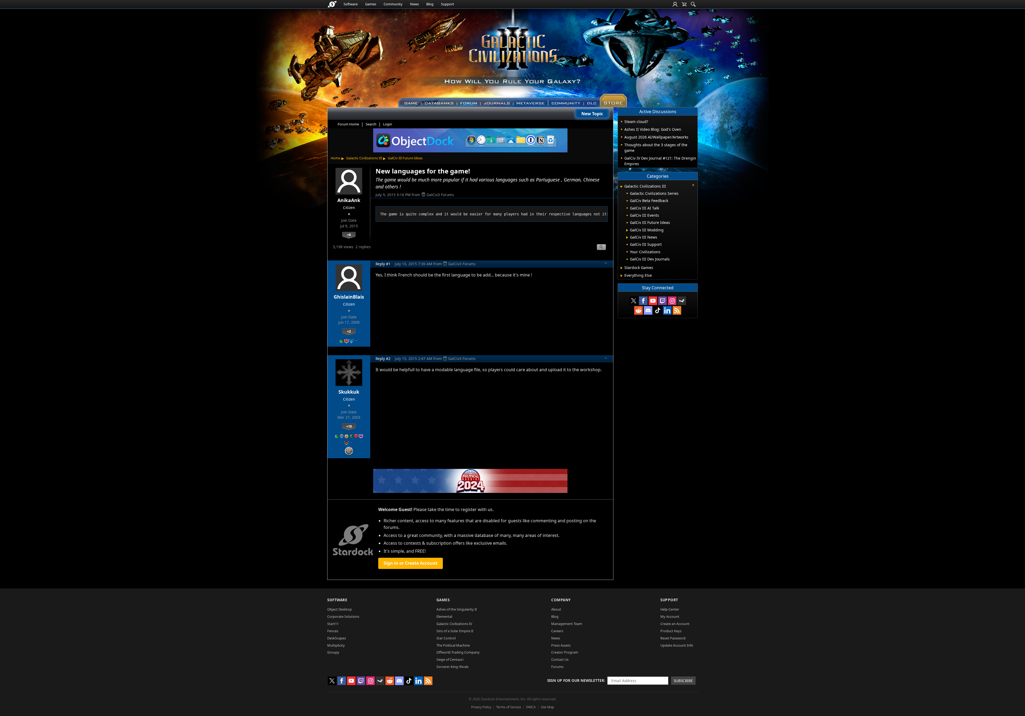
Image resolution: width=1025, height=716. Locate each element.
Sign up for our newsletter (575, 680)
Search (371, 124)
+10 (349, 426)
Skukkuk (348, 392)
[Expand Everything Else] (621, 275)
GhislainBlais (349, 297)
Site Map (547, 707)
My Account (669, 616)
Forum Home (348, 124)
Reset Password (672, 638)
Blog (429, 4)
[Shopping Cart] (684, 4)
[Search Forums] (693, 4)
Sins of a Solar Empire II (454, 630)
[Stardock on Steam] (682, 301)
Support (447, 4)
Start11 (333, 623)
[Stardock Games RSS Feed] (677, 310)
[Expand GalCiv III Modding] (627, 230)
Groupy (333, 652)
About (556, 609)
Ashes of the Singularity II (456, 609)
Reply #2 (383, 358)
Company (561, 599)
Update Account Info (676, 645)
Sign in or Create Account (410, 563)
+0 (349, 234)
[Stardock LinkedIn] (667, 310)
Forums (557, 666)
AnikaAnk (348, 200)
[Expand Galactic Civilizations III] (621, 187)
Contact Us (560, 659)
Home (335, 158)
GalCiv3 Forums (440, 194)
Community (393, 4)
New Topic (592, 114)
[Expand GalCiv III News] (627, 237)
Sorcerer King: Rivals (452, 666)
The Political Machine (453, 645)
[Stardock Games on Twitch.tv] (662, 301)
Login (387, 124)
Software (351, 4)
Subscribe (683, 680)
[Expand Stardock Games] (621, 268)
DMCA (531, 707)
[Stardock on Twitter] (633, 301)
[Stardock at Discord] (648, 310)
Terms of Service (508, 707)
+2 (349, 331)
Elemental (444, 616)
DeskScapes (336, 638)
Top (606, 264)
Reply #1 (383, 263)
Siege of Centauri (449, 659)
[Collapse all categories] (693, 185)
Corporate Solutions (343, 616)
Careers (557, 630)
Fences (332, 630)
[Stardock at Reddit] (638, 310)
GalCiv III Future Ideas (405, 158)
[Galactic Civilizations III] (512, 55)
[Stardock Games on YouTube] (653, 301)
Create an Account (674, 623)
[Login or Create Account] (675, 4)
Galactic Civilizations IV (454, 623)
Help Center (669, 609)
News (414, 4)
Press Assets (561, 645)
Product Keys (670, 630)
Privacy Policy (481, 707)
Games (370, 4)
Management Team (566, 623)
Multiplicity (336, 645)
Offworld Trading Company (458, 652)
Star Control (446, 638)
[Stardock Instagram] (672, 301)
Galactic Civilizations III (364, 158)
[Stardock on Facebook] (643, 301)
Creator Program (564, 652)
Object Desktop (339, 609)
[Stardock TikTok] (658, 310)
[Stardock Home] (332, 4)
